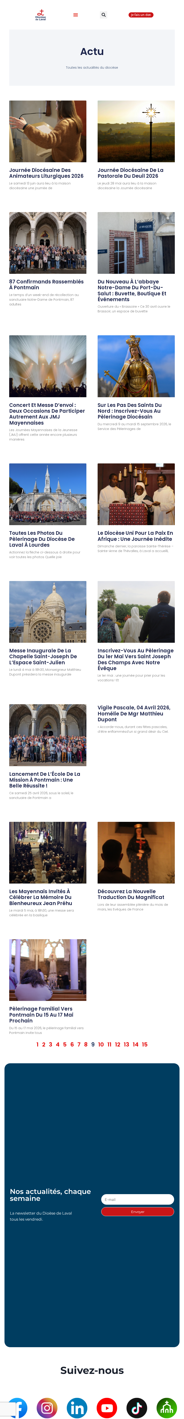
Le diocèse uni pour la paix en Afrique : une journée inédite (135, 536)
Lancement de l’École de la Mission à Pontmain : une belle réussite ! (44, 780)
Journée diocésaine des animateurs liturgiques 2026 (46, 173)
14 (135, 1044)
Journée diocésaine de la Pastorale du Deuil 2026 (131, 173)
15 (145, 1044)
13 (126, 1044)
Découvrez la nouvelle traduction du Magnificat (131, 894)
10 (101, 1044)
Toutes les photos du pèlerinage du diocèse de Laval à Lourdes (42, 539)
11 (109, 1044)
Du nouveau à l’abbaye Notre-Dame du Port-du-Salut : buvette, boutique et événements (132, 290)
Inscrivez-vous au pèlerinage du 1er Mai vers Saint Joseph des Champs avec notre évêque (136, 659)
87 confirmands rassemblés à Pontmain (46, 284)
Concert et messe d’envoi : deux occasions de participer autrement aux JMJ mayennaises (47, 414)
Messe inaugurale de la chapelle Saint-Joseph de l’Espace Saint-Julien (43, 656)
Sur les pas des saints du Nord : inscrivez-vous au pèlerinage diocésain (130, 411)
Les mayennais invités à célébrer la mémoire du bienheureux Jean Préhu (40, 897)
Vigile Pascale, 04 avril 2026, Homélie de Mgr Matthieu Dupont (134, 713)
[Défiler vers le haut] (172, 1402)
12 (117, 1044)
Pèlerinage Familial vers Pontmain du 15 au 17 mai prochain (41, 1014)
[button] (75, 15)
